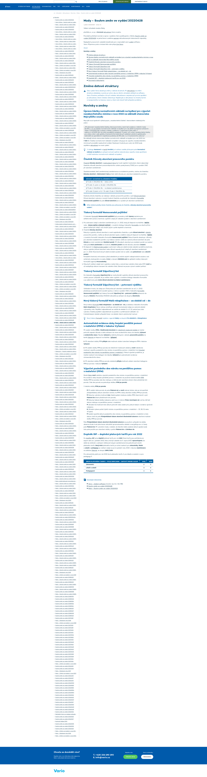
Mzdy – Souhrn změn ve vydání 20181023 (66, 584)
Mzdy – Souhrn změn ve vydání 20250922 (66, 92)
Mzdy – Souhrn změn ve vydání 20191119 (66, 510)
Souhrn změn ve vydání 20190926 (64, 519)
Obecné (90, 337)
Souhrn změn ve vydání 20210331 (64, 399)
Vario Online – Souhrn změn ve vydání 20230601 (68, 257)
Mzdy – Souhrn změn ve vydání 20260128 (66, 63)
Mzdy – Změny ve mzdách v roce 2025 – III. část (68, 128)
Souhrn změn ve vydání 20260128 (64, 60)
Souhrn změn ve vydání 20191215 (64, 502)
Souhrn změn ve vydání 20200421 (64, 469)
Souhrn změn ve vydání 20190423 (64, 546)
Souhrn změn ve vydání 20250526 (64, 108)
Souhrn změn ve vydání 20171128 (64, 627)
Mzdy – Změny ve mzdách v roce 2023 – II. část (68, 284)
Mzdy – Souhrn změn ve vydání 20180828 (66, 594)
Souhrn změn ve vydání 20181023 (64, 582)
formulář (96, 305)
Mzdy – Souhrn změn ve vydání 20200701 (66, 454)
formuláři (95, 216)
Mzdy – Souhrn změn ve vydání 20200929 (66, 440)
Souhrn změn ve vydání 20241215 (64, 142)
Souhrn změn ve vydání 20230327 (64, 269)
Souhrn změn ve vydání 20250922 (64, 89)
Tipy (58, 6)
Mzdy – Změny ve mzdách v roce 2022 (65, 354)
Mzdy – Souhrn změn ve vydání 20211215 (66, 361)
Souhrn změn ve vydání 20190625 (64, 536)
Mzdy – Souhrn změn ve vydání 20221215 (66, 296)
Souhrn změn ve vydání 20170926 (64, 635)
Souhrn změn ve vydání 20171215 (64, 625)
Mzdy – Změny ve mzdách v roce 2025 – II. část (68, 135)
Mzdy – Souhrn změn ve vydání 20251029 (66, 84)
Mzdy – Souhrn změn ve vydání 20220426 (66, 332)
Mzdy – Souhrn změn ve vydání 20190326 (66, 553)
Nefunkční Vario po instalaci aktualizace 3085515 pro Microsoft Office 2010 (76, 714)
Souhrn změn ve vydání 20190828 (64, 527)
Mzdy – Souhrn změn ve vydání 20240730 (66, 168)
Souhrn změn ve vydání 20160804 (64, 690)
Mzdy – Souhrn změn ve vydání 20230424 (66, 267)
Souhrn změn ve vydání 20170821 (64, 637)
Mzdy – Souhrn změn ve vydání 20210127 (66, 411)
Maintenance (75, 6)
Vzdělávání (65, 6)
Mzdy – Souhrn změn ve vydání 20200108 (66, 495)
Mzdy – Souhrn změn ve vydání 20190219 (66, 558)
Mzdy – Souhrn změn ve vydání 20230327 (66, 272)
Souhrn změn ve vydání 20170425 (64, 649)
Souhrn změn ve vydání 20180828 (64, 591)
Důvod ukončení (139, 196)
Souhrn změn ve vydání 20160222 (64, 716)
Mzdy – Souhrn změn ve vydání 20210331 (66, 402)
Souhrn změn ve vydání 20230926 (64, 238)
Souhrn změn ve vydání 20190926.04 (65, 517)
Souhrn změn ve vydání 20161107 (64, 678)
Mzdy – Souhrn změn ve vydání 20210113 (66, 416)
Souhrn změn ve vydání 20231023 (64, 233)
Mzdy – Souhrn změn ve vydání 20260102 (66, 68)
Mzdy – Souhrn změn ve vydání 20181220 (66, 565)
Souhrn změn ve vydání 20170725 (64, 639)
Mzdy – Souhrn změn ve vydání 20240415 (66, 183)
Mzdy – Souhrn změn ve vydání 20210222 (66, 406)
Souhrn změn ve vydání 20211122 (64, 363)
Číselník (86, 163)
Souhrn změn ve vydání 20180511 (64, 606)
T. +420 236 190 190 (103, 755)
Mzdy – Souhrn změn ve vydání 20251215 (66, 77)
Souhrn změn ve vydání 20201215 (64, 423)
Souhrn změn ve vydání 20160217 (64, 719)
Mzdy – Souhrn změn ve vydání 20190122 (66, 563)
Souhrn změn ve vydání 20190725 (64, 531)
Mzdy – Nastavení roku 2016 (63, 733)
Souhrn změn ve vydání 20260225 (64, 56)
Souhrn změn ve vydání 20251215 (64, 75)
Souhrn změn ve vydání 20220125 (64, 344)
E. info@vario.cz (101, 758)
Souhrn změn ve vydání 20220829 (64, 313)
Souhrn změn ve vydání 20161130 (64, 675)
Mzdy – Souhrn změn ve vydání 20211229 (66, 349)
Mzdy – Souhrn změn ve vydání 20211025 (66, 370)
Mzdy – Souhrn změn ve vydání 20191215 (66, 505)
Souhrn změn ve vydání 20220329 (64, 334)
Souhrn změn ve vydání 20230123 (64, 281)
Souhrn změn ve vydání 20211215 (64, 358)
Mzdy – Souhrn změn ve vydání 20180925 (66, 589)
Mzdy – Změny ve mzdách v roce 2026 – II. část (68, 65)
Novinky (73, 13)
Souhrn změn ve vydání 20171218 (64, 618)
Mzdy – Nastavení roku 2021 (63, 421)
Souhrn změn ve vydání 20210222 (64, 404)
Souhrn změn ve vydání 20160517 (64, 702)
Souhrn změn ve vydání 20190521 (64, 541)
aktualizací (94, 145)
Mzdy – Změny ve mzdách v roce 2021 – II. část (68, 409)
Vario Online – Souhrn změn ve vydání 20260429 (68, 44)
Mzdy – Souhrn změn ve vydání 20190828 (66, 529)
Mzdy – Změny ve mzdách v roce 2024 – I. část (68, 217)
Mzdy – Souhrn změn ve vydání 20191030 (66, 515)
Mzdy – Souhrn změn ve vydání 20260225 (66, 58)
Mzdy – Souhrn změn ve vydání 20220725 (66, 318)
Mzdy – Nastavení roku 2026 (63, 72)
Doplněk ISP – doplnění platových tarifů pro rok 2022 (106, 78)
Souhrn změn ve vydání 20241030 (64, 152)
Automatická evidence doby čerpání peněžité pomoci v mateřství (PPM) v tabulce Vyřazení (120, 73)
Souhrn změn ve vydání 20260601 (64, 29)
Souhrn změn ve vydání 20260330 (64, 51)
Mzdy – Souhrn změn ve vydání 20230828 (66, 245)
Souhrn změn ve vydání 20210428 (64, 394)
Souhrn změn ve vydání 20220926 (64, 308)
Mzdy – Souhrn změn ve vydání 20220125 (66, 346)
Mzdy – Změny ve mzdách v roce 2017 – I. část (68, 673)
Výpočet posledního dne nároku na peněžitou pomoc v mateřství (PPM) (113, 76)
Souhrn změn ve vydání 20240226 (64, 190)
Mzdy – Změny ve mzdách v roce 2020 (65, 498)
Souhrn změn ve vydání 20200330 (64, 476)
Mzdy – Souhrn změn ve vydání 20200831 (66, 445)
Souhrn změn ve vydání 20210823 (64, 375)
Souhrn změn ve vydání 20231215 (64, 221)
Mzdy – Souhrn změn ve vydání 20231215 (66, 226)
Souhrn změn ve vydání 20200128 (64, 490)
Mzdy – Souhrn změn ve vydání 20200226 (66, 483)
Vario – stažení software (97, 484)
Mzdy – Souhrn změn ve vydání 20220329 (66, 337)
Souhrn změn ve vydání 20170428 (64, 647)
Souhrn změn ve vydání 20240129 (64, 202)
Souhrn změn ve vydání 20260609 (64, 27)
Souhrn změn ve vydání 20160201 (64, 726)
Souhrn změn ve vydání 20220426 (64, 330)
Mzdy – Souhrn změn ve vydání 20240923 (66, 159)
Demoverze (147, 756)
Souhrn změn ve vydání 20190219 (64, 555)
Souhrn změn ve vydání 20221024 (64, 303)
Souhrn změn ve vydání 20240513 (64, 176)
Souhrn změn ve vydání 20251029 (64, 82)
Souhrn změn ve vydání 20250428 (64, 113)
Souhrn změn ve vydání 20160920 (64, 683)
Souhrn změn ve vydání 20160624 (64, 695)
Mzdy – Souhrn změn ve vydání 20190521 (66, 543)
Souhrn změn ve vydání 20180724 (64, 596)
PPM (142, 378)
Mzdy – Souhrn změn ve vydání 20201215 (66, 426)
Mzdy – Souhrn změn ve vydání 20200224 (66, 488)
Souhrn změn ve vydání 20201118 (64, 428)
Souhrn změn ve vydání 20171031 (64, 632)
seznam (116, 38)
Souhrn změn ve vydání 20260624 (64, 20)
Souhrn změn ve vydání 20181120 (64, 577)
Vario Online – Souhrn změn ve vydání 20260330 (68, 48)
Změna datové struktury (96, 55)
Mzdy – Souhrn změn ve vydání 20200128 (66, 493)
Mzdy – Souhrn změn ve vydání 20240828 (66, 164)
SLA (83, 6)
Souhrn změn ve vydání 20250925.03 (65, 87)
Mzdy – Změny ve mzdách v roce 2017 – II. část (68, 663)
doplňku (89, 438)
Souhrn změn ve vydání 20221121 (64, 298)
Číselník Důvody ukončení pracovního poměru (104, 62)
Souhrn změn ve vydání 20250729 (64, 99)
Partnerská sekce (141, 1)
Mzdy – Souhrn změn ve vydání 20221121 (66, 301)
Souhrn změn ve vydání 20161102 (64, 680)
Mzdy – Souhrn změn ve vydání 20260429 (66, 46)
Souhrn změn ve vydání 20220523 (64, 325)
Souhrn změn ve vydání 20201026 (64, 433)
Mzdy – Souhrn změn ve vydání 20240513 (66, 178)
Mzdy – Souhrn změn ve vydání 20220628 (66, 322)
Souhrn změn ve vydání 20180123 (64, 615)
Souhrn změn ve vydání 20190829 (64, 524)
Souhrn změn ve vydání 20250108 (64, 130)
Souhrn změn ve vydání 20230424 (64, 265)
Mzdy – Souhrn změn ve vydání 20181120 (66, 579)
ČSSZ (108, 259)
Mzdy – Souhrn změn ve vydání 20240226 (66, 193)
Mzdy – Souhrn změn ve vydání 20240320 (66, 188)
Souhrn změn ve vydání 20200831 (64, 442)
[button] (54, 17)
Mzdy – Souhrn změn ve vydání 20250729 (66, 101)
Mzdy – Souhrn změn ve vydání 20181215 (66, 570)
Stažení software (24, 6)
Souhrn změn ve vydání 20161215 (64, 666)
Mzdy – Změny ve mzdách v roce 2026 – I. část (68, 70)
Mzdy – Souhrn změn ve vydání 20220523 (103, 488)
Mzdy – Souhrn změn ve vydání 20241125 (66, 149)
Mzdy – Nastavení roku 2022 (63, 356)
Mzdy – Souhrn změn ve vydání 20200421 (66, 471)
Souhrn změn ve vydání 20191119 (64, 507)
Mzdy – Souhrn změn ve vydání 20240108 (66, 212)
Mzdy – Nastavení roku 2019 (63, 572)
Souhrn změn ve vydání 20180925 (64, 587)
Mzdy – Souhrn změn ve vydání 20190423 (66, 548)
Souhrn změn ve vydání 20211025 (64, 368)
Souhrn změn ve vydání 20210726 (64, 380)
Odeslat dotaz (130, 756)
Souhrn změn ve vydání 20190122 (64, 560)
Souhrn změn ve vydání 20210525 (64, 390)
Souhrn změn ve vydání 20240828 (64, 161)
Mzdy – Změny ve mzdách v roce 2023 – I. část (68, 289)
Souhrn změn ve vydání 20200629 (64, 457)
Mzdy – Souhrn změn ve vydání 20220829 (66, 315)
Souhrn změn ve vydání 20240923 (64, 156)
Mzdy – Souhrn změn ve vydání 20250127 (66, 125)
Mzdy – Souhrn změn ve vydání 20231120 (66, 231)
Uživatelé (58, 13)
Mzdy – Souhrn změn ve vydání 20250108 (66, 132)
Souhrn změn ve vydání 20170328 (64, 654)
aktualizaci (107, 32)
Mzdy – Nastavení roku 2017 (63, 671)
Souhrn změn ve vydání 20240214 (64, 197)
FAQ (54, 6)
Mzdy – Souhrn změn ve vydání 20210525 (66, 392)
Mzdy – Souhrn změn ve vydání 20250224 (66, 120)
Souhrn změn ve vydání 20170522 (64, 644)
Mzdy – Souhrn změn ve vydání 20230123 (66, 286)
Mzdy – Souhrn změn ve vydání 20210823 (66, 378)
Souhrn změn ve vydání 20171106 (64, 630)
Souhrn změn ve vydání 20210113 (64, 414)
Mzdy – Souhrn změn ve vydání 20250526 (66, 111)
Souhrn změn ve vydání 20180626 (64, 599)
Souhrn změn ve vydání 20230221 (64, 277)
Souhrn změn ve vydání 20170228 (64, 656)
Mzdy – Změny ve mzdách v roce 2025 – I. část (68, 137)
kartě (105, 149)
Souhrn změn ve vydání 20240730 (64, 166)
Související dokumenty (96, 80)
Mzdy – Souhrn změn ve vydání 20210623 (66, 387)
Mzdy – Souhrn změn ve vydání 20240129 (66, 205)
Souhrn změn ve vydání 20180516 (64, 603)
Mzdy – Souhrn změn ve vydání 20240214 (66, 200)
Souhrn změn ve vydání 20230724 (64, 248)
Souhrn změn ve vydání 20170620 (64, 642)
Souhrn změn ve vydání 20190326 (64, 551)
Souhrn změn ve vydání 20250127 (64, 123)
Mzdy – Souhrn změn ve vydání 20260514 (66, 41)
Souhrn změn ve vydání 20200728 (64, 447)
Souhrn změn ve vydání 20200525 (64, 462)
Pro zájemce (103, 1)
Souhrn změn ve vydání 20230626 (64, 253)
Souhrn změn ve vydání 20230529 (64, 260)
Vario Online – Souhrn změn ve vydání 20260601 (68, 32)
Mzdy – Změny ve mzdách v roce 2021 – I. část (68, 418)
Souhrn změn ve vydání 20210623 (64, 385)
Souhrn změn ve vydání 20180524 (64, 601)
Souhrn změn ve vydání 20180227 (64, 611)
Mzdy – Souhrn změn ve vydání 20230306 (66, 274)
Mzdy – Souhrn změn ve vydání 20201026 (66, 435)
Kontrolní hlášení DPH (61, 721)
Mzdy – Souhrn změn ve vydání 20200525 (66, 464)
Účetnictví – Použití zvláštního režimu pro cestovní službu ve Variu (73, 351)
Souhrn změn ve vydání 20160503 (64, 704)
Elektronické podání (101, 247)
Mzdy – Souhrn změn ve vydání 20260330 (66, 53)
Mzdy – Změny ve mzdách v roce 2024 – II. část (68, 214)
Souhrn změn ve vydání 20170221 (64, 659)
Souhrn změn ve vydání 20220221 (64, 339)
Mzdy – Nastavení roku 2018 (63, 620)
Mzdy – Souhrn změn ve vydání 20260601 (66, 34)
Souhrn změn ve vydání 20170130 (64, 668)
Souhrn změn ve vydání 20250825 (64, 94)
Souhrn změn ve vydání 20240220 (64, 195)
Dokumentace (46, 6)
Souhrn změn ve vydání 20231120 (64, 229)
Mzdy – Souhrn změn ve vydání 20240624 (66, 173)
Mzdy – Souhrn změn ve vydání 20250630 (66, 106)
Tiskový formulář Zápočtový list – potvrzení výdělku (106, 69)
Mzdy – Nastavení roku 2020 (63, 500)
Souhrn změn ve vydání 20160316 (64, 711)
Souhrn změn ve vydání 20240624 (64, 171)
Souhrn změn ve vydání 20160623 (64, 697)
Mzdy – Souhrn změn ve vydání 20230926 (66, 241)
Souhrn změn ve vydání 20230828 (64, 243)
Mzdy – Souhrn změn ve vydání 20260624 (66, 24)
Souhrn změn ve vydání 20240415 (64, 181)
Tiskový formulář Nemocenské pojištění (102, 64)
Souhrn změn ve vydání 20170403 (64, 651)
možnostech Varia (109, 163)
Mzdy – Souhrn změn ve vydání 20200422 (66, 466)
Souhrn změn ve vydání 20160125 (64, 728)
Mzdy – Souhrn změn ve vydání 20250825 (66, 96)
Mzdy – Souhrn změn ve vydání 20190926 (66, 522)
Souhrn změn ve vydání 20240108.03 (65, 209)
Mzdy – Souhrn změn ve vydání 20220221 (66, 342)
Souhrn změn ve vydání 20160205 (64, 724)
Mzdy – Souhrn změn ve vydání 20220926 (66, 310)
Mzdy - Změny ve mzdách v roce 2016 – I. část (68, 736)
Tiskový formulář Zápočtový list (99, 66)
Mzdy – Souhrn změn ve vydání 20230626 (66, 255)
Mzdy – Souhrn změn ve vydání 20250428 (66, 116)
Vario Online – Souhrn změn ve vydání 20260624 (68, 22)
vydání (131, 42)
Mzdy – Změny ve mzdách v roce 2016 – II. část (68, 731)
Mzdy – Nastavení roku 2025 (63, 140)
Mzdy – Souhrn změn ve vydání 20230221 (66, 279)
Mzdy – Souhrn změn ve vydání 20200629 (66, 459)
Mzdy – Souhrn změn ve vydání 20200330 (66, 478)
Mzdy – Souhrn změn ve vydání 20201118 (66, 430)
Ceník (88, 6)
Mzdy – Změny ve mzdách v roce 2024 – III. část (68, 207)
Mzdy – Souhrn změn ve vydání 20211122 (66, 366)
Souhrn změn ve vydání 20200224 (64, 486)
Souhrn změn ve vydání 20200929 (64, 438)
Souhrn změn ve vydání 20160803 (64, 692)
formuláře (140, 198)
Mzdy (90, 375)
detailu (148, 232)
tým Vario (119, 44)
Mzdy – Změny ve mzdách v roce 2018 (65, 623)
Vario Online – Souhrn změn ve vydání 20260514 (68, 39)
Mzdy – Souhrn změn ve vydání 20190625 (66, 539)
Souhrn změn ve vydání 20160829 (64, 685)
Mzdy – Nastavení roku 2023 (63, 291)
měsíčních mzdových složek (127, 330)
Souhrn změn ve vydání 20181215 (64, 567)
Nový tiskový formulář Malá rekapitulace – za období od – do (109, 71)
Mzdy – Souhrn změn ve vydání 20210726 (66, 382)
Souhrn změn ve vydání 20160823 (64, 687)
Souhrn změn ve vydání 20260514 (64, 36)
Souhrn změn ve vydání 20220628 (100, 486)
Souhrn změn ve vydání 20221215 (64, 293)
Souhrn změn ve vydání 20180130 (64, 613)
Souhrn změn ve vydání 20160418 (64, 709)
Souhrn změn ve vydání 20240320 (64, 185)
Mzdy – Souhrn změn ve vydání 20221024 (66, 305)
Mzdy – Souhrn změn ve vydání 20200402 (66, 474)
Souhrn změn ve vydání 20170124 (64, 661)
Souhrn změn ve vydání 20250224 (64, 118)
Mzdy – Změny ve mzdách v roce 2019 (65, 575)
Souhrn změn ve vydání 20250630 (64, 104)
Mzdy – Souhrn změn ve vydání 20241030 (66, 154)
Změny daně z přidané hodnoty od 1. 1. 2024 (67, 224)
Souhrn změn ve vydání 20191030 (64, 512)
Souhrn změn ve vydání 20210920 (64, 373)
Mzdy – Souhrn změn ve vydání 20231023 (66, 236)
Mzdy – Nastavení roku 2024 (63, 219)
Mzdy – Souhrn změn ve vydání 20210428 (66, 397)
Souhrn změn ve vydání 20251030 (64, 80)
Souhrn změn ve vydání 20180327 (64, 608)
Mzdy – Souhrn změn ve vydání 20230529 (66, 262)
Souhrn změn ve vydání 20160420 (64, 707)
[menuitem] (103, 1)
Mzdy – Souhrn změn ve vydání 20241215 (66, 144)
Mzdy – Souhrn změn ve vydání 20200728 (66, 450)
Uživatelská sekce (122, 1)
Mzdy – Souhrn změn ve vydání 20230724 (66, 250)
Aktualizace (36, 6)
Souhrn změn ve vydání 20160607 (64, 699)
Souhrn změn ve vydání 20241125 (64, 147)
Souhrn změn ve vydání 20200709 (64, 452)
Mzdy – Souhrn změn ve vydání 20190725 (66, 534)
